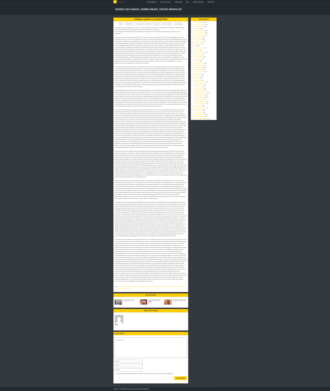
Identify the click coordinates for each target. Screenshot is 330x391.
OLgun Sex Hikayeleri (198, 63)
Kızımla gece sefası (129, 300)
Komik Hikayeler (197, 54)
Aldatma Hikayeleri (139, 24)
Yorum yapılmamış (178, 24)
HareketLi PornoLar (165, 2)
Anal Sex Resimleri (199, 84)
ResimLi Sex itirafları (198, 71)
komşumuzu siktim (128, 286)
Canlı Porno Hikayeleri (199, 33)
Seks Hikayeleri (197, 74)
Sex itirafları (196, 78)
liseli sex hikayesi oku (169, 286)
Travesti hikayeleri (198, 112)
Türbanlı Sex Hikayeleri (167, 24)
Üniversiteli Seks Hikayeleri (200, 118)
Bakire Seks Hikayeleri (199, 31)
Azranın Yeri (196, 28)
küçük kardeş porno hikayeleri (155, 286)
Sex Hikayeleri (197, 76)
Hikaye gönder (178, 2)
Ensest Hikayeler (197, 37)
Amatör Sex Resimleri (200, 82)
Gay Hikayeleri (197, 43)
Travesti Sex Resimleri (200, 103)
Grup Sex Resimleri (200, 90)
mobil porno (196, 61)
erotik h (120, 286)
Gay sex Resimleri (199, 88)
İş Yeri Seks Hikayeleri (199, 52)
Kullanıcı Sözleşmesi (198, 2)
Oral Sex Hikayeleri (198, 65)
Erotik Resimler (199, 86)
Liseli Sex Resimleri (200, 95)
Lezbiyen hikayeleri (198, 56)
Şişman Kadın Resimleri (201, 101)
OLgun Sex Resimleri (200, 97)
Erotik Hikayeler (197, 39)
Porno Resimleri (199, 99)
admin (122, 24)
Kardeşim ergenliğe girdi (179, 300)
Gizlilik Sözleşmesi (151, 2)
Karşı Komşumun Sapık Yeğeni (154, 300)
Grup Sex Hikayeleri (198, 48)
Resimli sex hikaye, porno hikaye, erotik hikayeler (148, 9)
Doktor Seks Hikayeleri (199, 35)
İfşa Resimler (196, 50)
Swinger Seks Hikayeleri (199, 108)
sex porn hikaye (127, 288)
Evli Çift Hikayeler (148, 24)
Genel (194, 46)
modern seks (180, 286)
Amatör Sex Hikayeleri (199, 24)
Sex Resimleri (196, 80)
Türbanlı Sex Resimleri (199, 116)
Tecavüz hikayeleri (198, 110)
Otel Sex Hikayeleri (198, 67)
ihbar (187, 2)
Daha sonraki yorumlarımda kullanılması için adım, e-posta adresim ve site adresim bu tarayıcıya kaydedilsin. (145, 373)
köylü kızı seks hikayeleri (140, 286)
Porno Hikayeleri (197, 69)
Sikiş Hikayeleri (157, 24)
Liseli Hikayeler (197, 58)
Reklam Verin (211, 2)
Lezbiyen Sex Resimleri (201, 93)
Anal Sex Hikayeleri (198, 26)
